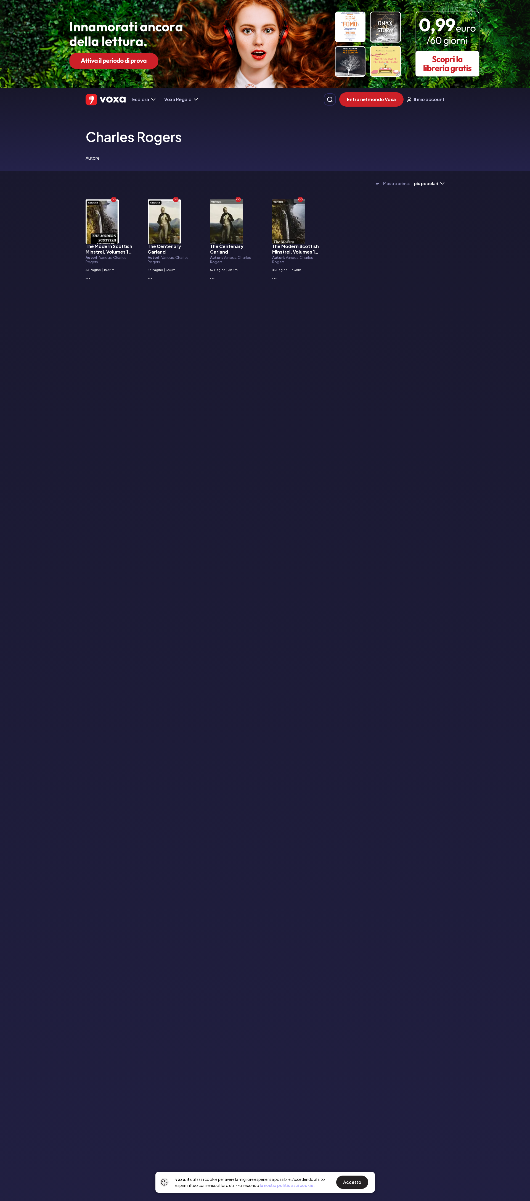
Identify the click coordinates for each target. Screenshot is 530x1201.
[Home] (106, 100)
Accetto (352, 1182)
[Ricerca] (330, 99)
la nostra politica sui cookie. (287, 1185)
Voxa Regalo (178, 99)
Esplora (140, 99)
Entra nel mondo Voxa (371, 99)
